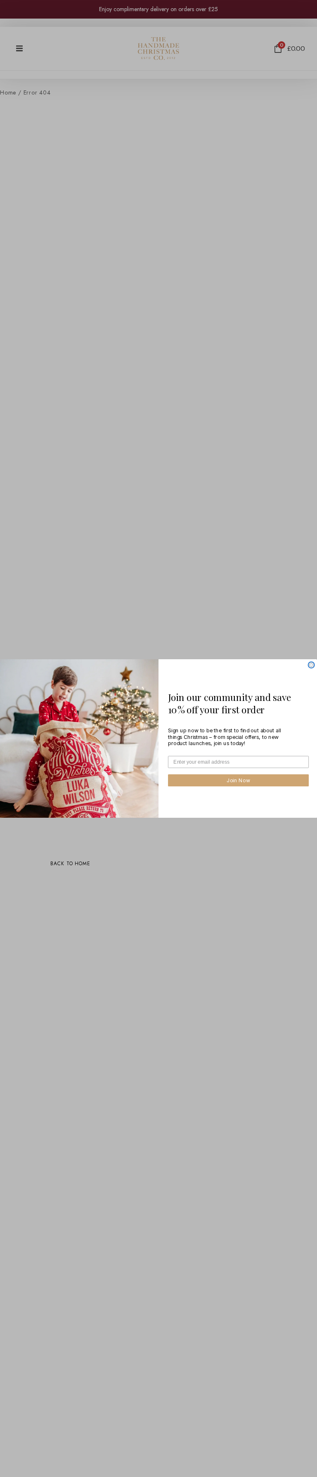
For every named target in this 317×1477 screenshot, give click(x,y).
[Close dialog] (311, 665)
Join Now (238, 780)
